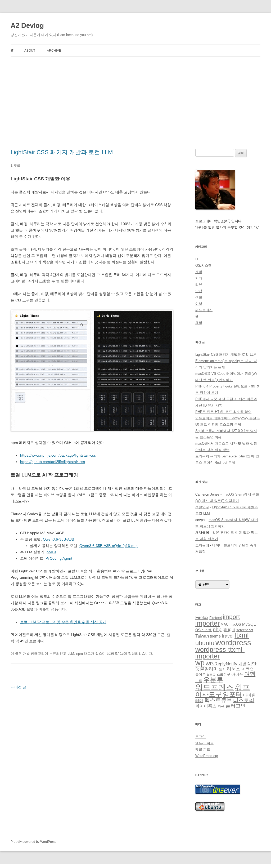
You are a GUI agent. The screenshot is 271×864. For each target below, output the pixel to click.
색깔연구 (202, 507)
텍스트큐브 (218, 700)
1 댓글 (15, 165)
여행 (198, 304)
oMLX (51, 552)
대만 (251, 663)
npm (79, 654)
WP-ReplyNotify (221, 663)
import (231, 616)
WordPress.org (206, 756)
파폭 (221, 706)
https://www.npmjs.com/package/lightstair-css (58, 455)
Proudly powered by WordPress (33, 842)
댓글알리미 (206, 668)
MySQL (249, 624)
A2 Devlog (27, 25)
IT (196, 259)
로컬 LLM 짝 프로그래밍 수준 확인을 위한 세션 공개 (63, 622)
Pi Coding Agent (59, 558)
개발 (26, 654)
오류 (198, 681)
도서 (222, 669)
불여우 (200, 674)
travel (227, 636)
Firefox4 (215, 618)
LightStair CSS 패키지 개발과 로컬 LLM (62, 152)
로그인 (200, 737)
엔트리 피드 (204, 743)
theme (215, 636)
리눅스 (233, 668)
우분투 (213, 679)
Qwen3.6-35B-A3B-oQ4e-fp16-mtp (108, 546)
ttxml (241, 635)
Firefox (201, 617)
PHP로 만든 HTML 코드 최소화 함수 (223, 412)
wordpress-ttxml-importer (220, 653)
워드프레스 (204, 310)
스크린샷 (223, 674)
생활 (198, 297)
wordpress (233, 642)
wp (200, 663)
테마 (199, 701)
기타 (198, 278)
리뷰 (198, 285)
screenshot (244, 630)
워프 (242, 687)
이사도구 (208, 694)
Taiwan (202, 636)
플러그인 (235, 706)
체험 (198, 323)
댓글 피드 (202, 749)
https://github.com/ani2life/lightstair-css (52, 462)
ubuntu (204, 643)
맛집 (198, 291)
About (29, 50)
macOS (235, 624)
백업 (250, 669)
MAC (224, 624)
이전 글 (18, 687)
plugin (229, 629)
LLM (70, 654)
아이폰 (237, 674)
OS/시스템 (203, 266)
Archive (54, 50)
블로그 (211, 674)
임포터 (232, 694)
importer (207, 623)
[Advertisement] (135, 103)
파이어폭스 (205, 706)
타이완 (249, 695)
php (217, 629)
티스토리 (243, 700)
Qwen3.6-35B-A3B (58, 539)
